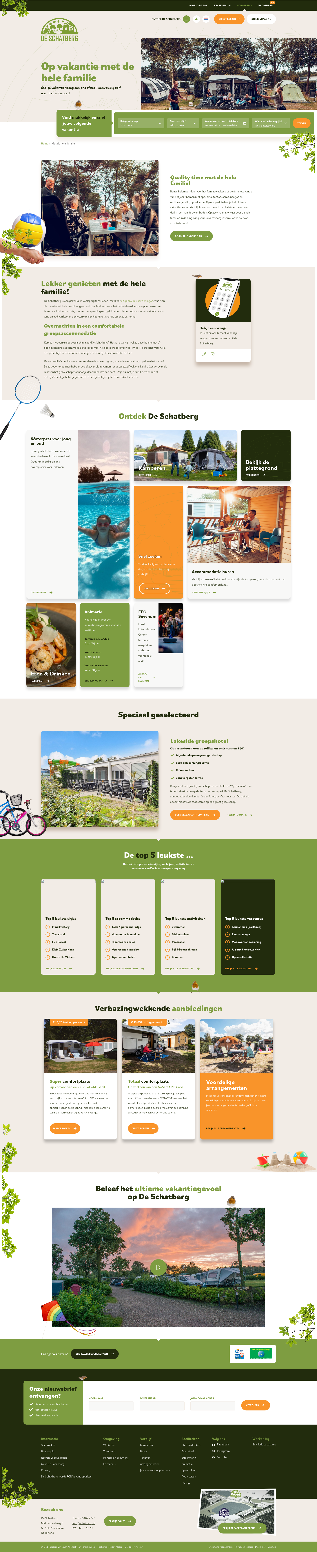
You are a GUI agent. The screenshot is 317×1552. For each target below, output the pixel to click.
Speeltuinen (189, 1470)
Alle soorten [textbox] (177, 125)
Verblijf (145, 1438)
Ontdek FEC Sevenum (143, 677)
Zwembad (188, 1451)
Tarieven (145, 1457)
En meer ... (109, 1464)
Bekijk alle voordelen (188, 236)
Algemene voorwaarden (221, 1546)
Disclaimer (260, 1546)
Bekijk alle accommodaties (121, 968)
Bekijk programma (96, 680)
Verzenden (252, 1405)
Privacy (45, 1470)
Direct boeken (61, 1128)
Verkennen (253, 475)
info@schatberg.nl (83, 1523)
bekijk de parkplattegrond (239, 1528)
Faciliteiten (190, 1438)
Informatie (49, 1438)
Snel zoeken (151, 588)
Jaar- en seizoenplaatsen (155, 1470)
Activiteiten (189, 1476)
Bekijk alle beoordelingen (92, 1353)
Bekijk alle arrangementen (222, 1128)
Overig (186, 1483)
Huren (143, 1451)
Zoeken (301, 123)
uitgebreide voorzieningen (137, 300)
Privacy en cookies (244, 1546)
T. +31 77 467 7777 (83, 1518)
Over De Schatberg (53, 1464)
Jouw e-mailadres (202, 1398)
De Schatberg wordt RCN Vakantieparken (66, 1476)
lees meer (145, 475)
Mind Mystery (61, 927)
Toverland (109, 1451)
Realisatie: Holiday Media (110, 1546)
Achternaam (148, 1398)
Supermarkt (189, 1457)
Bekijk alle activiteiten (179, 968)
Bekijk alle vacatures (238, 968)
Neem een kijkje (201, 592)
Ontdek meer (38, 592)
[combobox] (183, 123)
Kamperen (146, 1445)
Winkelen (108, 1445)
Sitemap (272, 1546)
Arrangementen (149, 1464)
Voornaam (96, 1398)
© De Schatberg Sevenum (68, 1546)
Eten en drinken (191, 1445)
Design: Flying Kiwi (134, 1546)
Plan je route (117, 1521)
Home (44, 143)
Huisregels (47, 1451)
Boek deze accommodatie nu (192, 814)
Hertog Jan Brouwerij (115, 1457)
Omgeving (111, 1438)
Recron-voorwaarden (54, 1457)
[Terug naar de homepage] (59, 30)
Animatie (187, 1464)
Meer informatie (237, 814)
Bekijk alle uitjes (55, 968)
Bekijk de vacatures (264, 1444)
